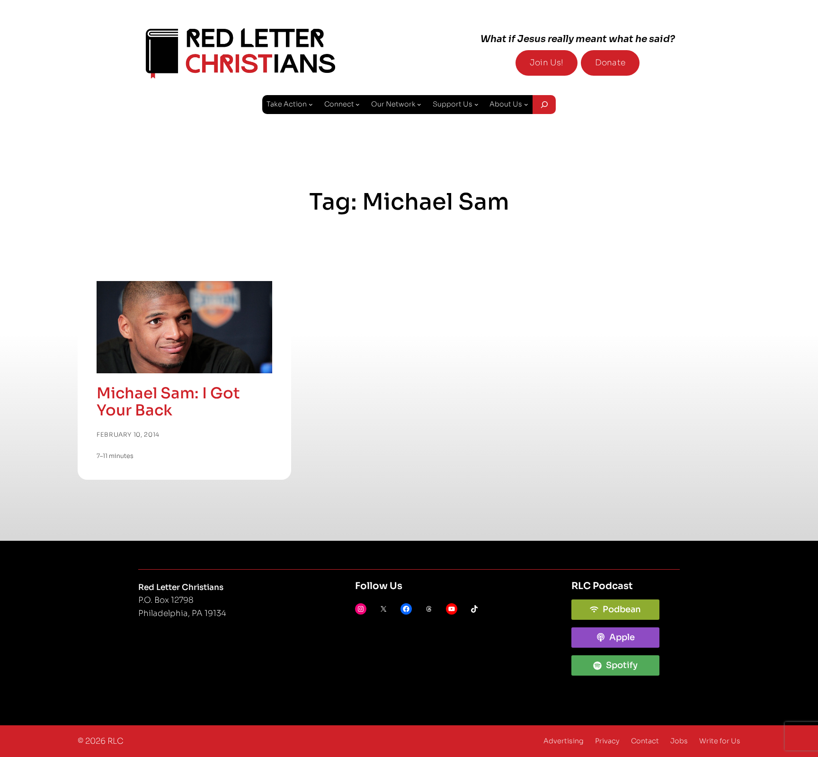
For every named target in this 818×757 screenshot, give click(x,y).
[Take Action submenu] (311, 104)
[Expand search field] (544, 104)
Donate (610, 63)
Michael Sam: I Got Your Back (168, 402)
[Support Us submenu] (476, 104)
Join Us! (546, 63)
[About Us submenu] (526, 104)
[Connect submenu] (358, 104)
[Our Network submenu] (419, 104)
